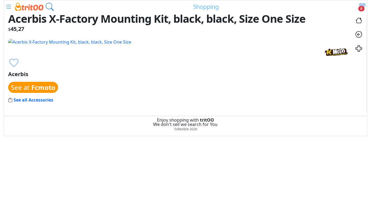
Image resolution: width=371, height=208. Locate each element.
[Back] (359, 35)
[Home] (359, 21)
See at (33, 87)
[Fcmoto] (336, 51)
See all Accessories (33, 100)
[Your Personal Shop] (359, 49)
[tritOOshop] (29, 6)
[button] (8, 7)
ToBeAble (181, 128)
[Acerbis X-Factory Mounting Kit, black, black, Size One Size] (69, 41)
